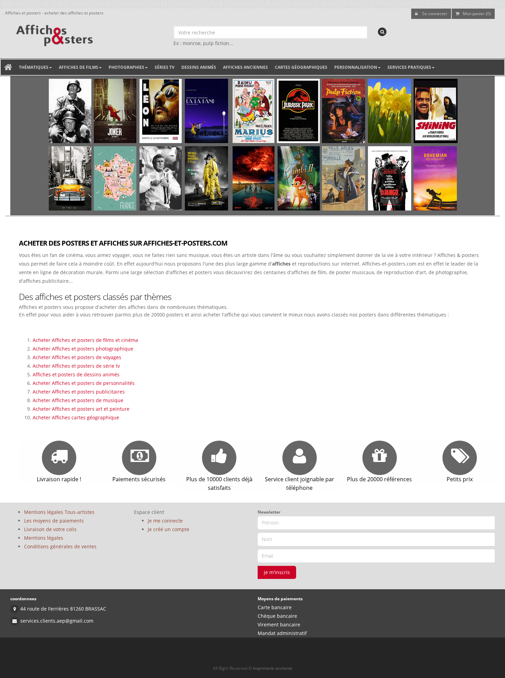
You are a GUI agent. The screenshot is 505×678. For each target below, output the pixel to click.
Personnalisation (355, 67)
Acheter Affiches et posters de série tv (76, 366)
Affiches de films (78, 67)
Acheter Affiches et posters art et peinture (81, 409)
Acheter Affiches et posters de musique (78, 400)
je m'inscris (277, 572)
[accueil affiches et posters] (8, 67)
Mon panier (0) (477, 14)
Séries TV (165, 67)
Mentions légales (43, 538)
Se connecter (434, 14)
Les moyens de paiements (54, 520)
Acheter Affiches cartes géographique (76, 417)
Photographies (126, 67)
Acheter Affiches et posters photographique (83, 348)
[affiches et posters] (53, 33)
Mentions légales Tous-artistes (59, 512)
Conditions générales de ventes (60, 546)
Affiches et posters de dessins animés (76, 374)
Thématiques (33, 67)
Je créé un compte (168, 529)
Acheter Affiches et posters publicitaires (79, 391)
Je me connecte (165, 520)
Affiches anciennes (245, 67)
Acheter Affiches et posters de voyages (77, 357)
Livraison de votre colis (50, 529)
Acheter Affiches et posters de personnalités (84, 383)
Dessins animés (198, 67)
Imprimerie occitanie (272, 668)
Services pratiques (409, 67)
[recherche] (382, 32)
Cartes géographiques (301, 67)
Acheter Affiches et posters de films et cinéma (85, 340)
